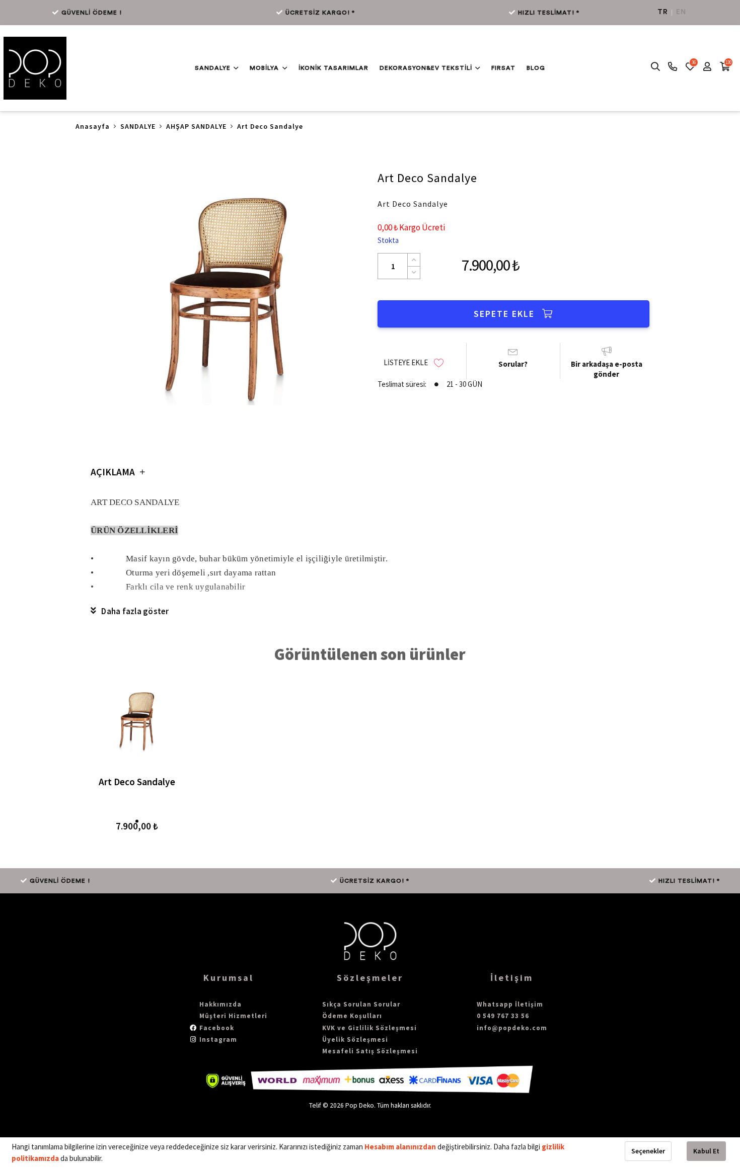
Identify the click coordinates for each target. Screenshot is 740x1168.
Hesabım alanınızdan (400, 1146)
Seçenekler (648, 1150)
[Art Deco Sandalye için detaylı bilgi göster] (137, 721)
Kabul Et (706, 1150)
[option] (226, 298)
